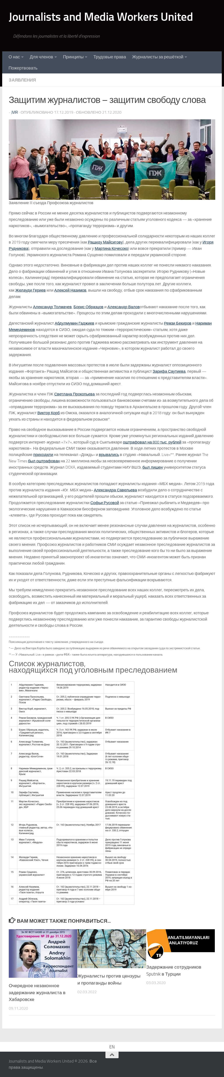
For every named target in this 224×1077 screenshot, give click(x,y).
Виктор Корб (48, 413)
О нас (14, 56)
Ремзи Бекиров (177, 323)
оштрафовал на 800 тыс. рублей (152, 442)
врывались (109, 454)
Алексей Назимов (70, 290)
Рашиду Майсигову (105, 242)
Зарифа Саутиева (169, 371)
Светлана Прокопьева (74, 394)
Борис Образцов (88, 306)
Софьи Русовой (104, 502)
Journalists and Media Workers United (101, 17)
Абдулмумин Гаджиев (74, 323)
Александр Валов (123, 306)
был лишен (152, 467)
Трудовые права (109, 56)
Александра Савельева (115, 490)
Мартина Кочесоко (111, 248)
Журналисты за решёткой (157, 56)
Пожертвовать (23, 68)
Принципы (73, 56)
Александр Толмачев (52, 306)
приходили (43, 454)
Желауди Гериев (30, 290)
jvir (14, 112)
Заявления (22, 80)
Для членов (41, 56)
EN (112, 1046)
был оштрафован (44, 461)
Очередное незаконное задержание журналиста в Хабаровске (37, 992)
